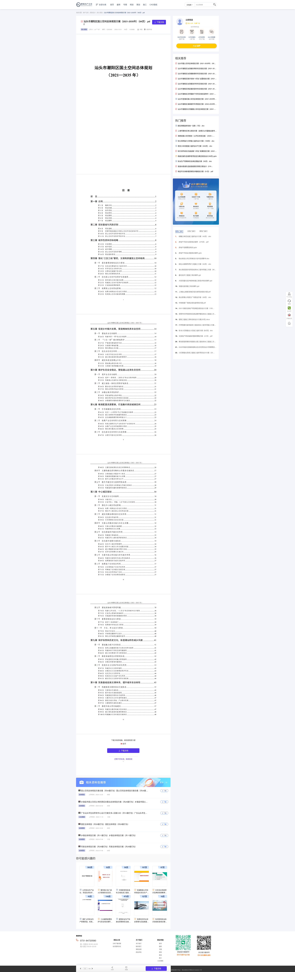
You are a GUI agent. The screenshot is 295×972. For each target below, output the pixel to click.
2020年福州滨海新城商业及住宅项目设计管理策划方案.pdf (197, 347)
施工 (145, 4)
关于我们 (138, 943)
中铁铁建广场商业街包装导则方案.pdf (192, 303)
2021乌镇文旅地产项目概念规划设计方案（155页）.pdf (196, 309)
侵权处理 (138, 949)
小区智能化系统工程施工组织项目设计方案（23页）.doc (196, 353)
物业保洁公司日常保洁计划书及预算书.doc (194, 258)
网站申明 (138, 952)
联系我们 (138, 946)
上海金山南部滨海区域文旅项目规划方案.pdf (195, 292)
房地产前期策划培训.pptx (188, 247)
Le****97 (97, 29)
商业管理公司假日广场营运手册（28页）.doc (195, 297)
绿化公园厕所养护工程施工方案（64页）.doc (195, 264)
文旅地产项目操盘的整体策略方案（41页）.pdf (195, 336)
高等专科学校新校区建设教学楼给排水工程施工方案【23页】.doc (197, 314)
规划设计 (93, 12)
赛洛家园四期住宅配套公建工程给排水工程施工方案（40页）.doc (197, 342)
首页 (112, 4)
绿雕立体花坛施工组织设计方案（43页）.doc (195, 236)
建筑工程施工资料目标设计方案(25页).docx (194, 319)
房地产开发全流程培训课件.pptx (190, 253)
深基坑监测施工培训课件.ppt (189, 286)
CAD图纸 (153, 4)
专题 (125, 4)
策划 (138, 4)
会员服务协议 (117, 946)
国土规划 (100, 12)
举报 (141, 29)
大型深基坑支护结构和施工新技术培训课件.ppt (195, 280)
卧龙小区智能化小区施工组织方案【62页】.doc (196, 330)
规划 (132, 4)
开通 (194, 46)
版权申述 (149, 29)
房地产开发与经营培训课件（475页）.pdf (193, 242)
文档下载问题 (117, 943)
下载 (165, 791)
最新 (118, 4)
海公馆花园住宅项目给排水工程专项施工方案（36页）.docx (196, 270)
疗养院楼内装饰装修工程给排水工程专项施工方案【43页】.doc (196, 325)
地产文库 (85, 12)
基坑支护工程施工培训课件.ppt (190, 275)
